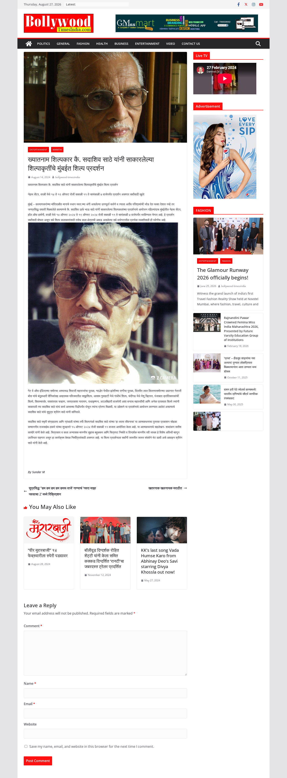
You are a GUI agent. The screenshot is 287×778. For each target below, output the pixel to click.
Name (30, 683)
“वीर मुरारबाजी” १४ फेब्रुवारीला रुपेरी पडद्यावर (48, 552)
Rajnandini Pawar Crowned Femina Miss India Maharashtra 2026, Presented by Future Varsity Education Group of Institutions (241, 329)
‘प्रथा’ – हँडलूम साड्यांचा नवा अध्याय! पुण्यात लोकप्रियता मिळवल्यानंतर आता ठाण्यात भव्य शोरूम (240, 364)
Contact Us (191, 44)
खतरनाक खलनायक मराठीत (165, 488)
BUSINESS (121, 44)
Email (29, 704)
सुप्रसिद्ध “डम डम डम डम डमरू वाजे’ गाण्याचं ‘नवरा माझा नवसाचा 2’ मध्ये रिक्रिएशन (62, 491)
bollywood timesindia (67, 177)
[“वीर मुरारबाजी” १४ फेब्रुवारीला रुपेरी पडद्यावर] (49, 519)
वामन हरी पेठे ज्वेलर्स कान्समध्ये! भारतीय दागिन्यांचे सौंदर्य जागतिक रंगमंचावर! (241, 393)
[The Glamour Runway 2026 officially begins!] (228, 236)
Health (102, 44)
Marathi (57, 149)
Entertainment (147, 44)
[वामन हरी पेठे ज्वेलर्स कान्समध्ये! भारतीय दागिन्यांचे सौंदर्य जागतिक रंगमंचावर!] (207, 397)
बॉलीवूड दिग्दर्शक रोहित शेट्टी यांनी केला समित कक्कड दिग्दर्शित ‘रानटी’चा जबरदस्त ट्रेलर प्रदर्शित (104, 558)
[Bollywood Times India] (29, 44)
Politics (43, 44)
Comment (33, 626)
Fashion (83, 44)
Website (30, 724)
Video (170, 44)
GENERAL (63, 44)
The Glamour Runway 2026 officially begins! (222, 273)
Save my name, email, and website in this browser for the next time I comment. (91, 746)
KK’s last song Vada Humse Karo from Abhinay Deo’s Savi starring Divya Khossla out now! (160, 561)
